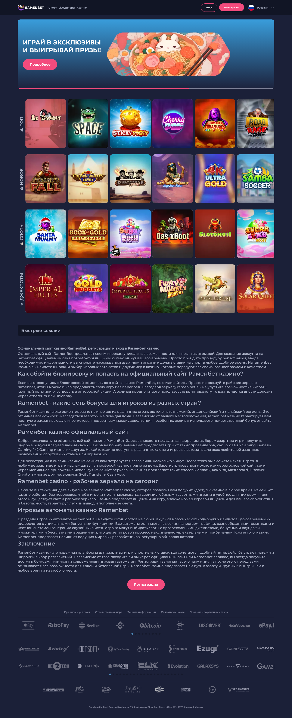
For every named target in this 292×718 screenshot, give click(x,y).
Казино (82, 7)
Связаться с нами (172, 612)
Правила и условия (77, 612)
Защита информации (141, 612)
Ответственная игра (108, 612)
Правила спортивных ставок (209, 612)
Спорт (53, 7)
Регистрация (146, 584)
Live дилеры (67, 7)
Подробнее (40, 64)
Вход (209, 7)
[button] (132, 634)
